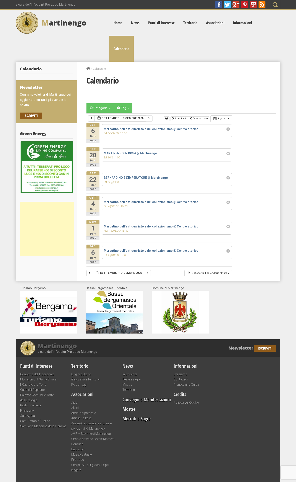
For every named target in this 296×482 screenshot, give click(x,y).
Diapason (78, 449)
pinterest (244, 4)
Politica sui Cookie (186, 402)
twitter (227, 4)
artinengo (64, 23)
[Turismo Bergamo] (48, 332)
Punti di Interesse (161, 22)
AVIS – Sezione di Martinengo (91, 433)
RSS (262, 4)
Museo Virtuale (81, 454)
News (135, 22)
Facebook (218, 4)
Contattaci (181, 379)
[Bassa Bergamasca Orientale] (114, 332)
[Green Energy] (46, 167)
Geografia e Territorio (85, 379)
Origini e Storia (81, 374)
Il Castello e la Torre (33, 384)
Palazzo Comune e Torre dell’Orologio (37, 397)
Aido (74, 402)
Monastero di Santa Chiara (38, 379)
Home (118, 22)
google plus (236, 4)
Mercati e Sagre (136, 418)
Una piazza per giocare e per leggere (90, 467)
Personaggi (79, 384)
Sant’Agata (27, 416)
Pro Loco (77, 459)
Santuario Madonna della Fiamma (43, 426)
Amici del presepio (83, 413)
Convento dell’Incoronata (37, 374)
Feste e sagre (131, 379)
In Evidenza (130, 374)
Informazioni (242, 22)
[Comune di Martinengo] (180, 332)
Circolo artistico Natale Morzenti (93, 439)
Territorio (190, 22)
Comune (77, 444)
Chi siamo (180, 374)
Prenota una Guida (186, 384)
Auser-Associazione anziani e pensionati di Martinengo (91, 426)
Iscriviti (31, 116)
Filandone (27, 410)
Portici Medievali (31, 405)
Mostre (127, 384)
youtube (253, 4)
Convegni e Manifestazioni (146, 399)
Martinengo (57, 346)
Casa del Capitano (32, 390)
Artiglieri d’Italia (81, 418)
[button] (208, 273)
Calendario (121, 48)
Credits (180, 394)
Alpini (75, 407)
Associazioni (215, 22)
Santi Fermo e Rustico (35, 421)
